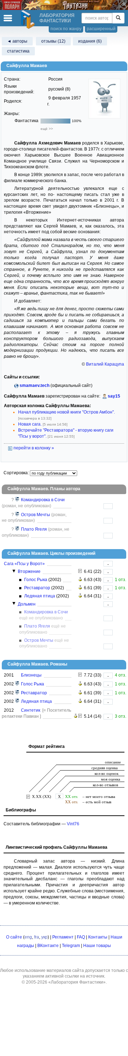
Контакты (97, 937)
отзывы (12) (53, 41)
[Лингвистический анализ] (80, 579)
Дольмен (27, 604)
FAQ (81, 937)
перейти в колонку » (33, 447)
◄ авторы (17, 41)
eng (28, 937)
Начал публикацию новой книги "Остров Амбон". (66, 412)
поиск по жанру (65, 28)
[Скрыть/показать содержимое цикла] (13, 571)
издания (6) (90, 41)
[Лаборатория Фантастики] (29, 19)
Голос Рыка (35, 579)
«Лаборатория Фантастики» (77, 982)
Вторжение (29, 571)
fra (36, 937)
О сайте (14, 937)
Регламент (63, 937)
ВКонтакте (48, 945)
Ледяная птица (39, 595)
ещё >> (47, 129)
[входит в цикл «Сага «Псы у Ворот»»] (17, 499)
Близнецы (31, 675)
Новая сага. (30, 424)
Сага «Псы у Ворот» (24, 563)
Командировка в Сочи (43, 499)
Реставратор (37, 587)
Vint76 (73, 823)
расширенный (101, 28)
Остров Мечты (35, 514)
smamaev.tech (34, 385)
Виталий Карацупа (105, 364)
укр (44, 937)
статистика (18, 51)
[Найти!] (118, 18)
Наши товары (97, 945)
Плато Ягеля (34, 529)
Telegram (71, 945)
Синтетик (30, 710)
